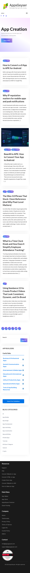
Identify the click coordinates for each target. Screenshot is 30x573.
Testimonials (5, 518)
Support (4, 468)
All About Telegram (8, 444)
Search (5, 337)
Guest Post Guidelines (13, 401)
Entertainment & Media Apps (12, 370)
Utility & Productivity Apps (11, 380)
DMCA (4, 534)
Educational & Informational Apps (12, 375)
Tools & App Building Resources (10, 388)
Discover (7, 40)
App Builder (15, 149)
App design (6, 420)
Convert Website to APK (9, 483)
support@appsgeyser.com (9, 547)
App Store (5, 499)
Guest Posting (6, 505)
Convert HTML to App (8, 477)
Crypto (4, 451)
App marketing (7, 427)
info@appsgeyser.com (8, 544)
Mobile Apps (6, 437)
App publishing (7, 434)
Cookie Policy (6, 531)
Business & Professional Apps (11, 359)
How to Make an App (8, 486)
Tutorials (6, 60)
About (3, 515)
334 (16, 328)
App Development (7, 424)
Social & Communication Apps (11, 365)
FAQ (3, 471)
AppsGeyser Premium (8, 502)
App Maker (5, 496)
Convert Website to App (9, 474)
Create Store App (7, 480)
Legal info (5, 527)
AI (4, 191)
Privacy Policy (6, 521)
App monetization (7, 430)
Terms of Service (7, 524)
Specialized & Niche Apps (11, 384)
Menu (2, 13)
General (6, 91)
